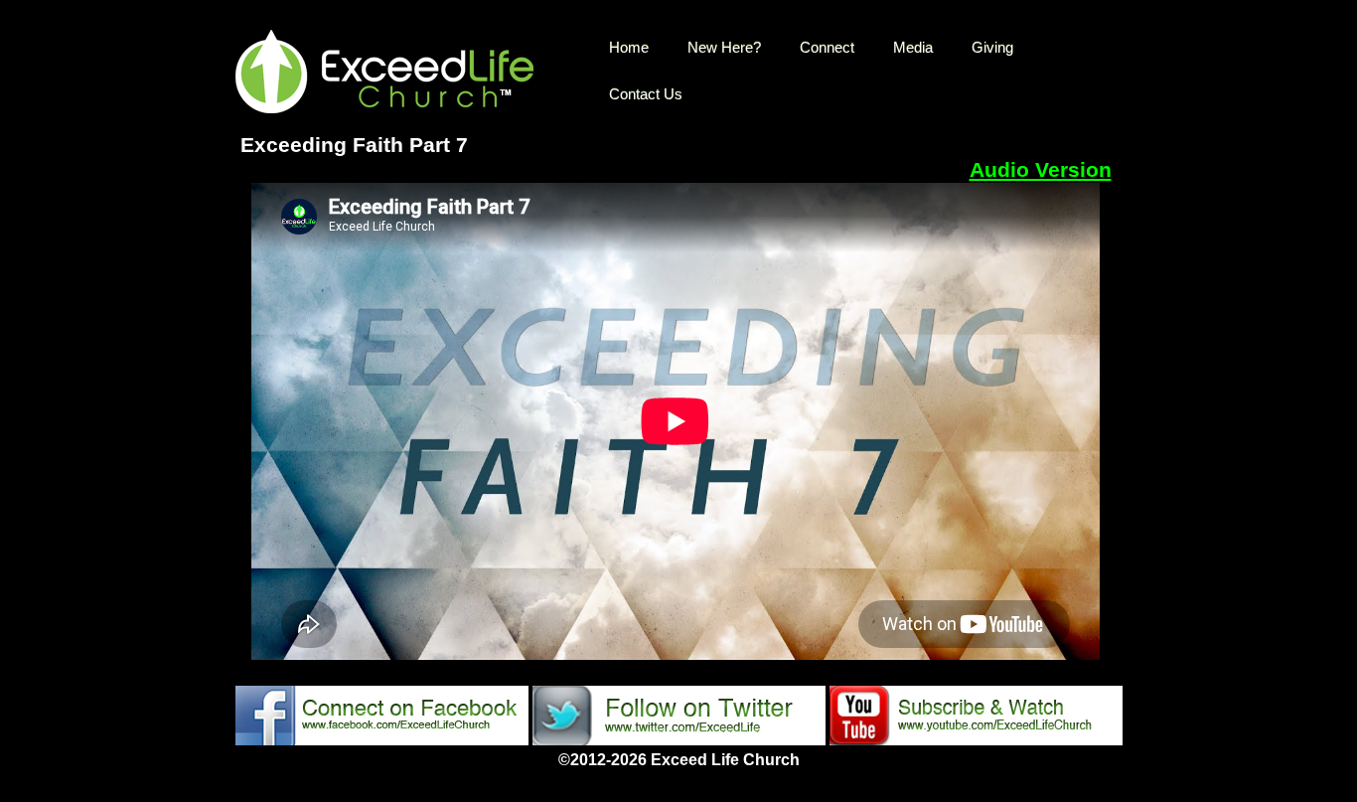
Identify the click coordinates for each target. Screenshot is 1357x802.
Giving (992, 47)
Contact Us (645, 93)
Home (629, 47)
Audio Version (1041, 170)
